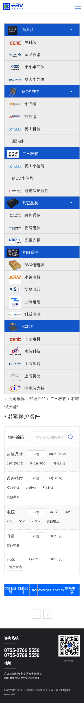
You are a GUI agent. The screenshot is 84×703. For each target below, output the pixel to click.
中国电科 (32, 338)
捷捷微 (30, 116)
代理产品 (37, 398)
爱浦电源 (32, 227)
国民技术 (32, 54)
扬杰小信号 (34, 165)
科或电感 (32, 314)
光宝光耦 (32, 240)
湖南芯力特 (34, 388)
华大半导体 (34, 79)
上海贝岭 (32, 363)
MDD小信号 (22, 178)
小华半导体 (34, 67)
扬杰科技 (32, 128)
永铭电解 (32, 277)
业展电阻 (32, 301)
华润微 (30, 104)
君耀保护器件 (36, 190)
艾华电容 (32, 289)
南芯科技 (32, 351)
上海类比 (32, 375)
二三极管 (58, 398)
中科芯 (30, 42)
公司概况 (17, 398)
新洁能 (18, 141)
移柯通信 (32, 215)
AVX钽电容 (34, 264)
